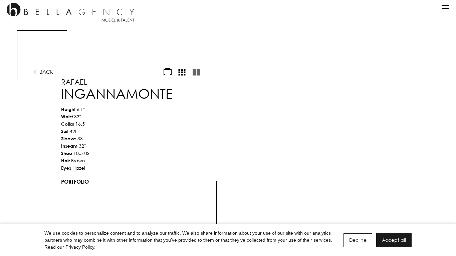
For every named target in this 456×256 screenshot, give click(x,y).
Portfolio (75, 181)
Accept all (394, 240)
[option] (228, 130)
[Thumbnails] (182, 72)
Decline (358, 240)
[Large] (196, 72)
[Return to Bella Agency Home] (70, 12)
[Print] (168, 72)
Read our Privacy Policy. (69, 247)
